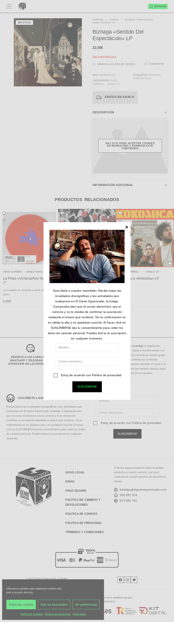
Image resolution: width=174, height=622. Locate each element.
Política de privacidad (106, 375)
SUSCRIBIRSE (87, 386)
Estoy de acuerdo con (90, 375)
